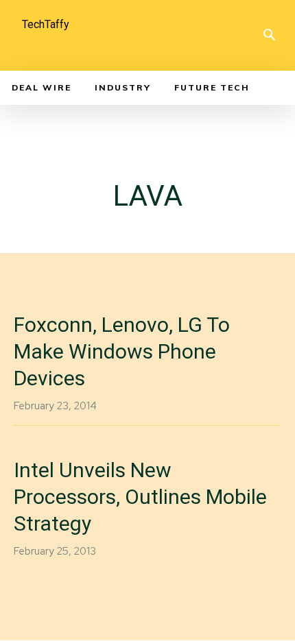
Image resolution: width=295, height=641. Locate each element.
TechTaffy (45, 24)
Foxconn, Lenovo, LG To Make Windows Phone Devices (122, 351)
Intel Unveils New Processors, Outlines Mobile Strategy (140, 496)
